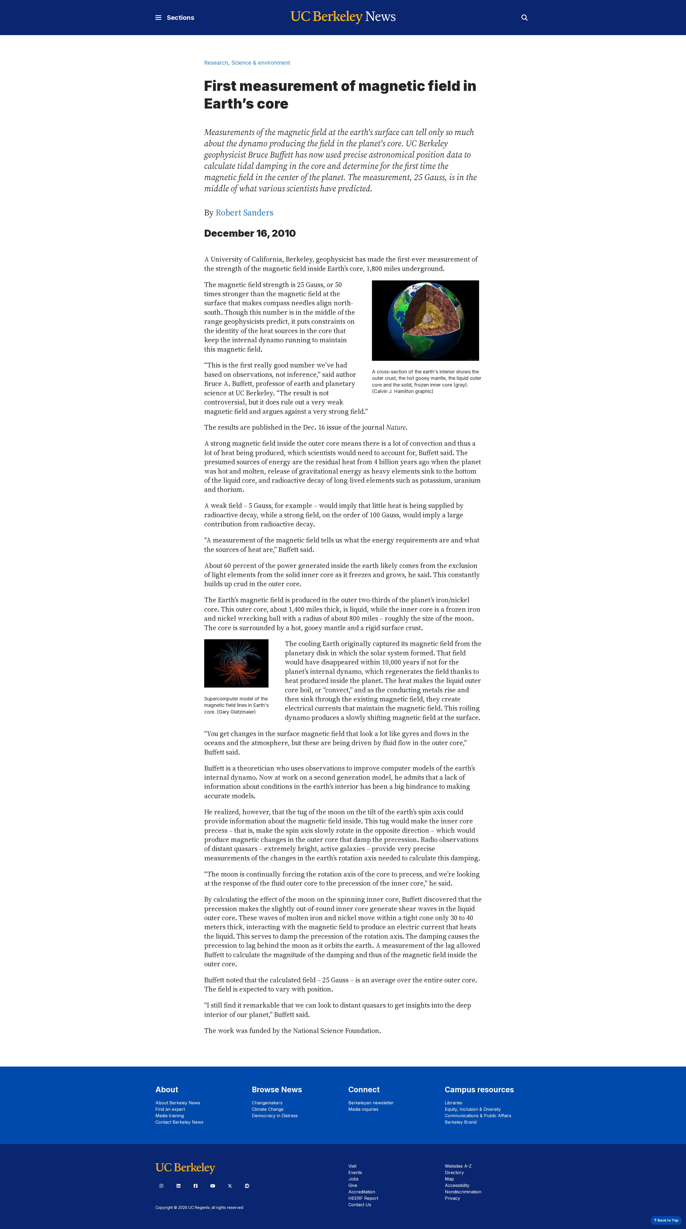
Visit (352, 1166)
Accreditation (361, 1191)
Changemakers (267, 1102)
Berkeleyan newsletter (371, 1102)
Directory (454, 1172)
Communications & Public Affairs (478, 1115)
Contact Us (359, 1204)
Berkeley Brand (460, 1122)
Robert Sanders (244, 212)
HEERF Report (363, 1198)
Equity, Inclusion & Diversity (473, 1109)
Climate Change (268, 1109)
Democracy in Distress (275, 1115)
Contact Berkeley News (179, 1122)
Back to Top (667, 1220)
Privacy (452, 1198)
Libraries (453, 1102)
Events (355, 1172)
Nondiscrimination (463, 1191)
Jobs (353, 1179)
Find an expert (170, 1109)
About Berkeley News (177, 1102)
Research (216, 63)
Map (449, 1179)
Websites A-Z (458, 1166)
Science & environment (260, 63)
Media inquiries (363, 1109)
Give (352, 1185)
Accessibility (457, 1185)
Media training (169, 1115)
